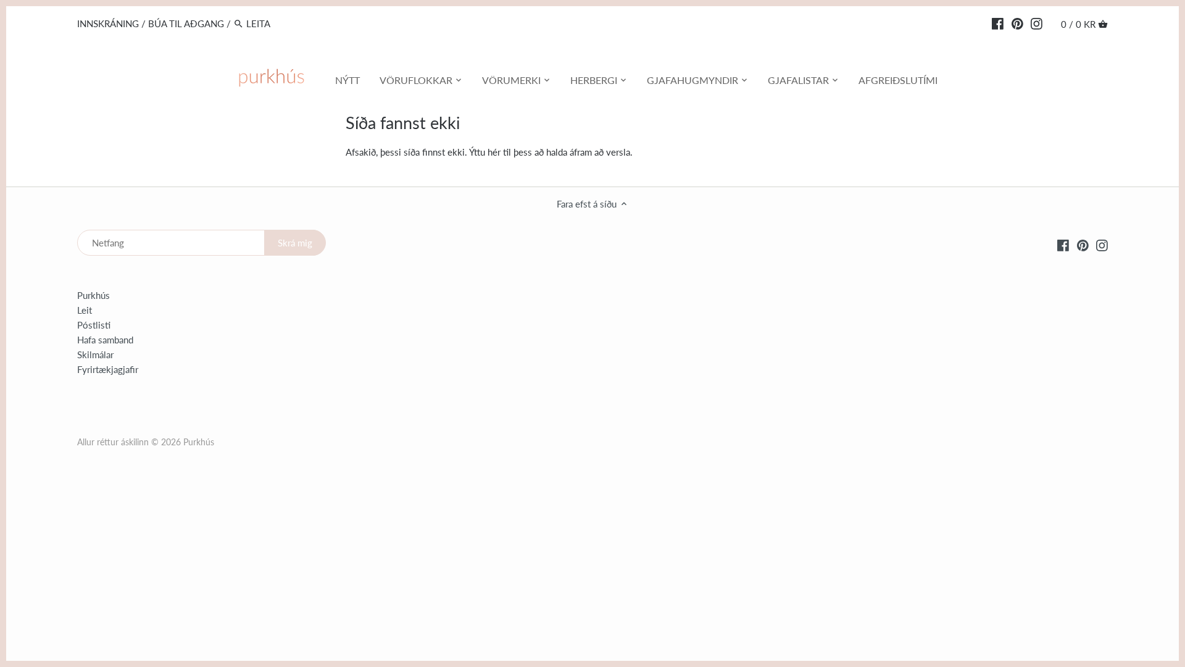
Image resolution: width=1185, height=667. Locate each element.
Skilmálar (95, 354)
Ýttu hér (485, 151)
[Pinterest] (1017, 23)
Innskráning (108, 23)
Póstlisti (93, 324)
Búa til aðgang (186, 23)
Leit (84, 310)
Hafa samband (105, 339)
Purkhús (93, 295)
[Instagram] (1036, 23)
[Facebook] (998, 23)
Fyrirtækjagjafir (107, 369)
